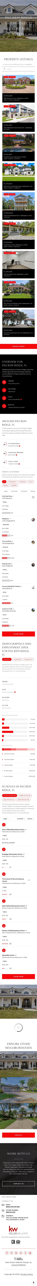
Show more (18, 634)
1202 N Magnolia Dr (8, 521)
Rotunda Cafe (6, 564)
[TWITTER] (25, 1253)
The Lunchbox (6, 541)
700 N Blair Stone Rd (9, 611)
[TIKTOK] (21, 1253)
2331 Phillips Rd (7, 566)
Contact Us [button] (18, 1183)
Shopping (23, 481)
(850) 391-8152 (10, 1212)
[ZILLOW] (30, 1253)
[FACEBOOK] (7, 1253)
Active (31, 481)
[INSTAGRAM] (11, 1253)
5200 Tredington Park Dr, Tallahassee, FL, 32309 (16, 932)
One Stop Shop (7, 496)
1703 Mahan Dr (7, 498)
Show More (18, 976)
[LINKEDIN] (16, 1253)
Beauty (6, 485)
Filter (8, 69)
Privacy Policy (27, 1274)
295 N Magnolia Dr (8, 543)
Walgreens (5, 519)
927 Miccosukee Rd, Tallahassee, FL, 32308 (14, 908)
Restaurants (13, 481)
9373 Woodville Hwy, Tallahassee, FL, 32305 (14, 957)
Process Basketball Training (11, 586)
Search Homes (18, 346)
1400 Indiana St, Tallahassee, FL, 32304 (13, 831)
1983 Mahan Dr (7, 588)
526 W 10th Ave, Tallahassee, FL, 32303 (13, 856)
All (5, 481)
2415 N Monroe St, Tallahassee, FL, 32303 (14, 883)
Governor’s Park (7, 609)
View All (18, 1135)
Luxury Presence (18, 1265)
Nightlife (15, 485)
